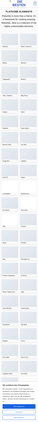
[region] (19, 402)
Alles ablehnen (19, 417)
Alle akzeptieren (19, 406)
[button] (3, 3)
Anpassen (19, 412)
